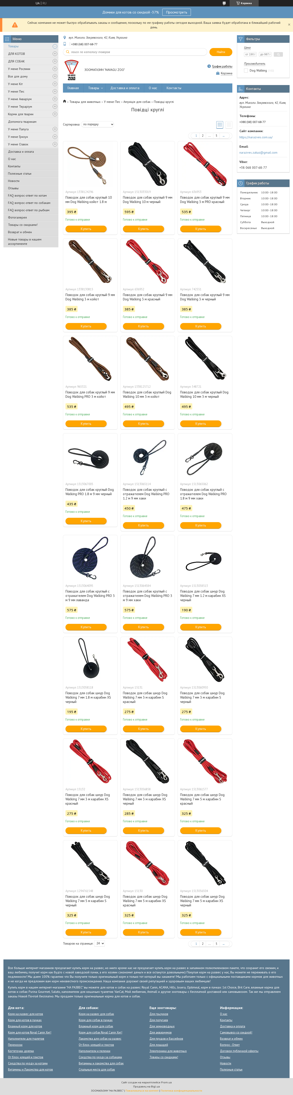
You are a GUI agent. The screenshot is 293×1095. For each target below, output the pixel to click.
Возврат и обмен (20, 232)
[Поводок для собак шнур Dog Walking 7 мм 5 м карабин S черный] (90, 863)
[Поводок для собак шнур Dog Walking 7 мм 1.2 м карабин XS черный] (205, 558)
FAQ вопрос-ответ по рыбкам (28, 210)
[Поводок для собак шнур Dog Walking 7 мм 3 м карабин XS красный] (90, 761)
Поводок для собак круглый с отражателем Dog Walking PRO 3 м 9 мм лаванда (90, 595)
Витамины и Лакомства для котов (30, 1069)
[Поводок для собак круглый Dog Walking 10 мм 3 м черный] (205, 359)
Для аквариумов (160, 1032)
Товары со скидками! (23, 225)
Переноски (15, 1045)
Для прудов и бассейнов (166, 1039)
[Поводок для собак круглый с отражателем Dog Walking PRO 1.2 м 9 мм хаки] (148, 456)
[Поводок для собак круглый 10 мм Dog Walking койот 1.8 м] (90, 164)
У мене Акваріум (20, 99)
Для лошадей (158, 1045)
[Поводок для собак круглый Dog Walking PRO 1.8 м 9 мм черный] (90, 456)
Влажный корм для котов (25, 1026)
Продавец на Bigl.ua (146, 1086)
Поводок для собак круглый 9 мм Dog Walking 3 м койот (90, 297)
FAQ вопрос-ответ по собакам (29, 203)
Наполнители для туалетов (26, 1039)
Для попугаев (158, 1020)
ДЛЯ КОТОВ (16, 54)
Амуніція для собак (136, 102)
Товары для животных (84, 102)
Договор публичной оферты (239, 1051)
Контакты (14, 166)
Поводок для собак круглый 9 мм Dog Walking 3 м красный (147, 297)
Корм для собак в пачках (96, 1020)
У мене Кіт (15, 84)
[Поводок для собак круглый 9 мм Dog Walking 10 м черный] (148, 164)
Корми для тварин (20, 114)
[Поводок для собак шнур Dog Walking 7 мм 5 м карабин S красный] (205, 761)
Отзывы (13, 188)
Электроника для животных (168, 1051)
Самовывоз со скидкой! (236, 1032)
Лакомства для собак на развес (100, 1039)
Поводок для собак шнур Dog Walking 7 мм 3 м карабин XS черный (145, 799)
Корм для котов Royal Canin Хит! (29, 1032)
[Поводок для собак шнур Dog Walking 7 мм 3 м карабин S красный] (148, 660)
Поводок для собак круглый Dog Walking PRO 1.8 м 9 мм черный (89, 491)
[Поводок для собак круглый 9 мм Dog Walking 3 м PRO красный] (205, 164)
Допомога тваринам (22, 122)
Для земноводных (162, 1026)
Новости (13, 181)
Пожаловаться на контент (142, 1090)
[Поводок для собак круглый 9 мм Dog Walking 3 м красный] (148, 261)
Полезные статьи (19, 173)
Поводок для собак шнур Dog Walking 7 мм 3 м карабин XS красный (87, 799)
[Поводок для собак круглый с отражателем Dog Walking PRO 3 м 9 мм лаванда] (90, 558)
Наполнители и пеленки (94, 1051)
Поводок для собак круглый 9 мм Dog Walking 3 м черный (205, 297)
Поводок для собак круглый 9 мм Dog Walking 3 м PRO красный (205, 199)
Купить (86, 229)
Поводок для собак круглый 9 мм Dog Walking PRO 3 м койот (90, 394)
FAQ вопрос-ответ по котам (27, 195)
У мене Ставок (18, 144)
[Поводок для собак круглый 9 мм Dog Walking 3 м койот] (90, 261)
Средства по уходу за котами (28, 1063)
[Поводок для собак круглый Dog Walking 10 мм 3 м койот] (148, 359)
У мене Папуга (18, 129)
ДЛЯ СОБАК (16, 61)
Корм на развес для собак (96, 1014)
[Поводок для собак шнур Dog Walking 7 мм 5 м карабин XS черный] (205, 863)
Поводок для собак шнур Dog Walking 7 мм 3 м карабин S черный (202, 697)
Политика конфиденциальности (181, 1090)
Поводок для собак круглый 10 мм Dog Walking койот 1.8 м (88, 199)
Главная (73, 88)
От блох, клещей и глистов (25, 1057)
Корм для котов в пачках (25, 1020)
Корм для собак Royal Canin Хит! (100, 1032)
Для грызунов (158, 1014)
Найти (221, 52)
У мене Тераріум (20, 106)
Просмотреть (176, 12)
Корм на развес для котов (25, 1014)
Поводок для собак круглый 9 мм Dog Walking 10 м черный (147, 199)
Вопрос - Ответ (230, 1045)
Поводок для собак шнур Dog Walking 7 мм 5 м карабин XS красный (145, 900)
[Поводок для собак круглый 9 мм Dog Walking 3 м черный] (205, 261)
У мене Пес (16, 91)
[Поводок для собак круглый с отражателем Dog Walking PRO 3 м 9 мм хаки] (148, 558)
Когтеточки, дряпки (21, 1051)
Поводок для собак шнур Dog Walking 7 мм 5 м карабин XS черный (202, 900)
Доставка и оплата (21, 152)
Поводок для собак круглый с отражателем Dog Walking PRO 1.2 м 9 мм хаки (146, 493)
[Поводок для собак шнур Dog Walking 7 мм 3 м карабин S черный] (205, 660)
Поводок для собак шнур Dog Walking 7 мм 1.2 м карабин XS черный (203, 595)
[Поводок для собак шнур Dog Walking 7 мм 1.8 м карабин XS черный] (90, 660)
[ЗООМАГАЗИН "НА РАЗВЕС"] (71, 70)
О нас (12, 159)
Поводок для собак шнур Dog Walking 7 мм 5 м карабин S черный (87, 900)
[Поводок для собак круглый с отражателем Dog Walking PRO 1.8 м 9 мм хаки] (205, 456)
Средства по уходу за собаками (100, 1057)
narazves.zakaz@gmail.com (258, 152)
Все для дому (18, 76)
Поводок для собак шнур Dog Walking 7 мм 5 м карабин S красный (202, 799)
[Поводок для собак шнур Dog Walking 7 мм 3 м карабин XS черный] (148, 761)
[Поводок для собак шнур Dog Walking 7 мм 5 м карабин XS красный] (148, 863)
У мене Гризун (18, 137)
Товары (13, 46)
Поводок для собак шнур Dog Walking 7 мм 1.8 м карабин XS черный (88, 697)
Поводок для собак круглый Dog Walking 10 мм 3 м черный (204, 394)
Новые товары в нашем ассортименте (24, 241)
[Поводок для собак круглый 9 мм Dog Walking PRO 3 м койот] (90, 359)
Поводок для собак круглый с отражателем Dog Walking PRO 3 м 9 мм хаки (147, 595)
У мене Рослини (19, 69)
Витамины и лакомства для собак (101, 1063)
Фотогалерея (17, 217)
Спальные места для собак (97, 1069)
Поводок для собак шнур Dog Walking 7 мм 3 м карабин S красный (145, 697)
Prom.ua (166, 1082)
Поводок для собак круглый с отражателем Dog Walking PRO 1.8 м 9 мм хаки (203, 493)
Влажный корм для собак (96, 1026)
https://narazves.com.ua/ (256, 137)
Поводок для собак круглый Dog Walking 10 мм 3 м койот (147, 394)
